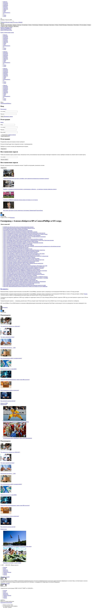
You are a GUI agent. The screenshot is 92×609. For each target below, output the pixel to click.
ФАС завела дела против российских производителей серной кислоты (22, 273)
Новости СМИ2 (4, 403)
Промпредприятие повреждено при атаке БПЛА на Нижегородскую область (23, 274)
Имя (1, 124)
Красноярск (51, 24)
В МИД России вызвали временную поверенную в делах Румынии (21, 269)
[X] (3, 215)
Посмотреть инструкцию (6, 602)
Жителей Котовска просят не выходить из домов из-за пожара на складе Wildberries (25, 286)
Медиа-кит (5, 571)
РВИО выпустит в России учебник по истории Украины (19, 257)
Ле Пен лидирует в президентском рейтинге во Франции (17, 230)
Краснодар (46, 24)
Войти (2, 116)
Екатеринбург (25, 24)
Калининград (35, 24)
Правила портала (7, 572)
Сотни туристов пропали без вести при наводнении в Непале (20, 252)
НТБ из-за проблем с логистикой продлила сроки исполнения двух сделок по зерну (25, 234)
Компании (5, 5)
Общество (5, 9)
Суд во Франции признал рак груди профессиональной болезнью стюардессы (24, 250)
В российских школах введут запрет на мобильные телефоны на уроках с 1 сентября (25, 277)
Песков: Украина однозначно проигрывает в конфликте (19, 262)
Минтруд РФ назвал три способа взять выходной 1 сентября (20, 275)
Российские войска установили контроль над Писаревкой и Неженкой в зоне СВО (25, 265)
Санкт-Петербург (8, 24)
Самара (89, 24)
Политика (5, 7)
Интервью (5, 2)
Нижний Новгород (62, 24)
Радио (4, 568)
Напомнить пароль (8, 116)
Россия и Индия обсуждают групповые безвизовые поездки (18, 226)
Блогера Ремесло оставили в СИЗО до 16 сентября (17, 243)
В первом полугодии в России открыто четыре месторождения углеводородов (24, 233)
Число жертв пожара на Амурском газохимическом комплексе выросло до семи (24, 285)
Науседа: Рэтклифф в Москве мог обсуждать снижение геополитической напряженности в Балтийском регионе (32, 246)
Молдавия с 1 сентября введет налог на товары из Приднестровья (21, 258)
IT (3, 13)
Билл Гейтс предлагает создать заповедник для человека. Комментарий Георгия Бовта (23, 210)
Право (4, 10)
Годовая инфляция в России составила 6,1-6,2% (17, 237)
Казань (30, 24)
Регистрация (3, 109)
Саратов (2, 26)
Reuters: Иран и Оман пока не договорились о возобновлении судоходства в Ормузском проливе (28, 240)
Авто (4, 11)
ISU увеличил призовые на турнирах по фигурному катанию (20, 231)
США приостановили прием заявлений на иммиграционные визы (21, 282)
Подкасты (5, 4)
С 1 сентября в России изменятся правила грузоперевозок (19, 279)
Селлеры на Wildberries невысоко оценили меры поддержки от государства (20, 199)
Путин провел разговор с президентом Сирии (16, 264)
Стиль (4, 15)
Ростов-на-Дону (83, 24)
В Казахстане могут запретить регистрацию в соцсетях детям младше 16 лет (23, 259)
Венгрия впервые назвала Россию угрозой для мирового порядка (21, 251)
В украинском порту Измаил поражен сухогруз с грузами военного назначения (24, 236)
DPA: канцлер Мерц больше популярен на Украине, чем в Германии (21, 235)
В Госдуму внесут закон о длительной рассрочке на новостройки (21, 260)
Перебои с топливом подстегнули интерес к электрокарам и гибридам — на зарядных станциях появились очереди (30, 189)
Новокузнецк (70, 24)
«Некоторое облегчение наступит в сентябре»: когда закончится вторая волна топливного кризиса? (26, 178)
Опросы (5, 574)
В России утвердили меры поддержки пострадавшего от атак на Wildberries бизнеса (25, 276)
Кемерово (41, 24)
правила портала (12, 134)
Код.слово (3, 132)
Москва (2, 24)
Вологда (19, 24)
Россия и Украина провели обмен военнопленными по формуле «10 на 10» (23, 268)
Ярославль (16, 26)
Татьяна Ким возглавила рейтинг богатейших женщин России (19, 228)
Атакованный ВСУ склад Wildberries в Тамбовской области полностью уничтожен (25, 270)
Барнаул (15, 24)
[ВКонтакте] (1, 215)
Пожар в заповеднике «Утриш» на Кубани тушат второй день (20, 280)
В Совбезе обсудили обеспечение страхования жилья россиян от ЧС (21, 271)
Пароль (2, 114)
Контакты (5, 569)
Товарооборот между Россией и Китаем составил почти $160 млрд (21, 254)
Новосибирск (76, 24)
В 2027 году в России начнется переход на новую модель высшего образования (24, 281)
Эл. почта (3, 111)
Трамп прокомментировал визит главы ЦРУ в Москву (18, 245)
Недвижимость (6, 12)
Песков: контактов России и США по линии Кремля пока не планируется (23, 263)
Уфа (6, 26)
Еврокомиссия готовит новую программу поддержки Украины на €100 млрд (23, 267)
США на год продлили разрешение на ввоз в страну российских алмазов (23, 239)
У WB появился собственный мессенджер (15, 247)
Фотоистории (4, 404)
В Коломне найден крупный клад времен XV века (17, 248)
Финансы (5, 6)
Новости (5, 1)
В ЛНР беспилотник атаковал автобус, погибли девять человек (20, 241)
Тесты (4, 16)
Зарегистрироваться (5, 136)
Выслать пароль (4, 159)
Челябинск (10, 26)
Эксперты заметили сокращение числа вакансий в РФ (18, 284)
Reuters (85, 293)
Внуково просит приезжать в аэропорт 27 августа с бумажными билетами (23, 242)
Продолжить (3, 148)
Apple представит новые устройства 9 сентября (15, 229)
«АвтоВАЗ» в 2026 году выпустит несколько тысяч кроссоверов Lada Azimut (23, 253)
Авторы (5, 573)
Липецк (56, 24)
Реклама (5, 567)
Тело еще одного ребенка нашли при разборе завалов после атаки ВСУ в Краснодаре (25, 256)
